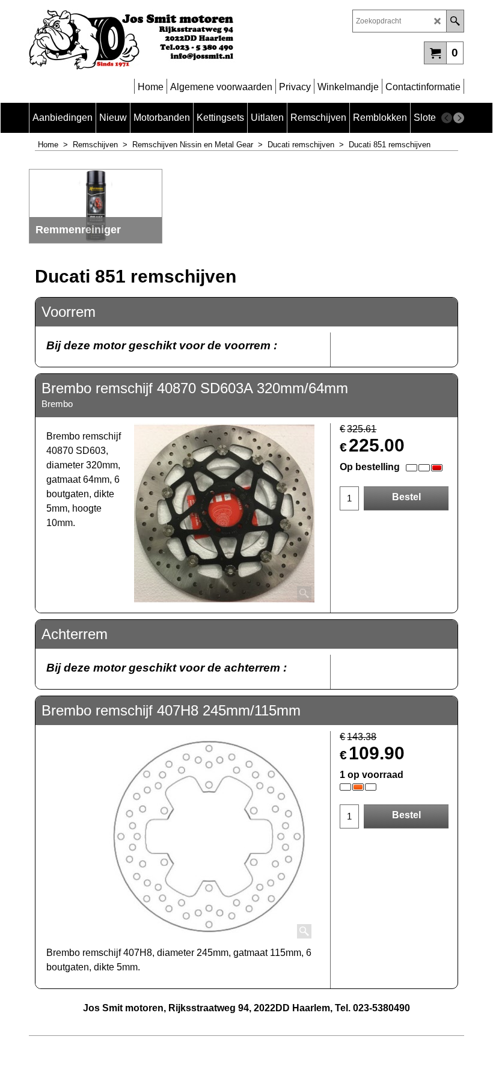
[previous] (446, 117)
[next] (458, 117)
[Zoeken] (455, 21)
